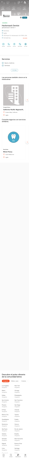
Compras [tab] (23, 381)
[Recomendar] (21, 17)
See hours (25, 38)
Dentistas (7, 65)
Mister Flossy (7, 152)
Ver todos (14, 70)
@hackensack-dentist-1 (9, 27)
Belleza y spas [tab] (14, 381)
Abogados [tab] (5, 381)
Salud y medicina (9, 63)
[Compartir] (22, 2)
